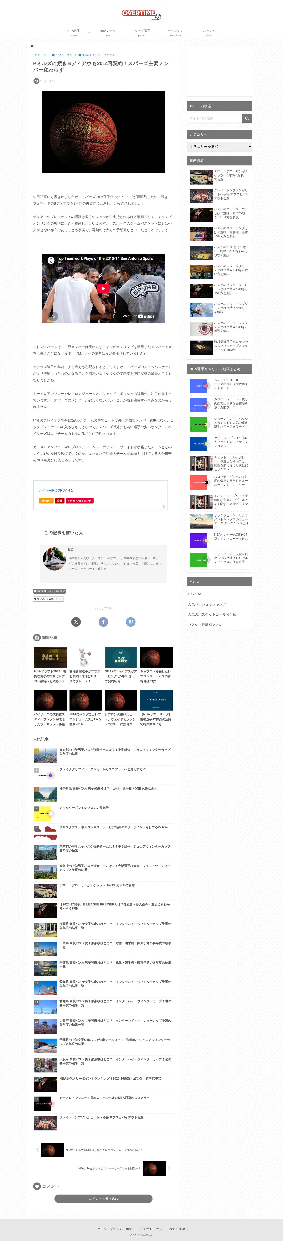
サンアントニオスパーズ (50, 598)
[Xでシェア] (76, 622)
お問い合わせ (177, 1228)
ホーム (102, 1228)
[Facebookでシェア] (103, 622)
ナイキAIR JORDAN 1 (56, 490)
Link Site (194, 594)
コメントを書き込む (103, 1199)
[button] (247, 118)
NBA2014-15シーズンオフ (51, 591)
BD (70, 549)
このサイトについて (153, 1228)
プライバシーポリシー (123, 1228)
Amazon (46, 500)
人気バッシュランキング (207, 604)
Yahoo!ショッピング (79, 500)
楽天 (59, 500)
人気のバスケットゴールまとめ (212, 614)
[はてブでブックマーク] (131, 622)
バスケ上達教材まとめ (205, 625)
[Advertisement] (219, 71)
